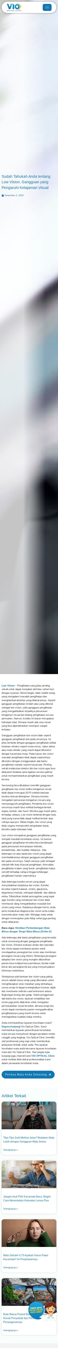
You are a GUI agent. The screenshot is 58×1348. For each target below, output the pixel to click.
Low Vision (8, 685)
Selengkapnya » (10, 1150)
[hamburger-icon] (47, 7)
